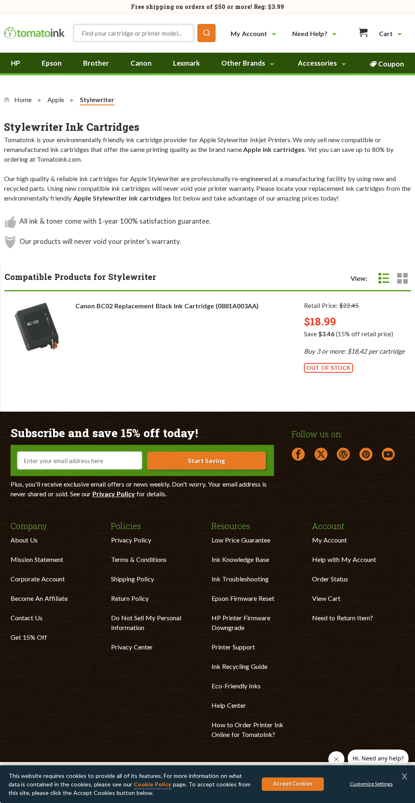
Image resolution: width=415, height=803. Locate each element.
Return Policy (130, 598)
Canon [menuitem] (141, 63)
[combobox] (144, 33)
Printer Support (233, 647)
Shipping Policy (132, 579)
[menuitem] (254, 33)
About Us (24, 540)
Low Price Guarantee (241, 540)
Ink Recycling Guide (239, 666)
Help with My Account (344, 559)
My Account (329, 540)
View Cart (326, 598)
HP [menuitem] (15, 63)
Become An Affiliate (39, 598)
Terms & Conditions (139, 559)
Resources (231, 525)
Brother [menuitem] (96, 63)
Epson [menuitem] (52, 63)
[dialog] (207, 784)
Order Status (330, 579)
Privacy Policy (113, 494)
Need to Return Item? (342, 617)
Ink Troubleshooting (240, 579)
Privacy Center (132, 647)
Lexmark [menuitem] (186, 63)
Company (29, 525)
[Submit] (206, 33)
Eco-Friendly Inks (236, 686)
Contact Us (27, 617)
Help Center (229, 705)
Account (328, 525)
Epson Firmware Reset (243, 598)
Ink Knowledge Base (240, 559)
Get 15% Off (29, 637)
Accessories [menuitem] (317, 63)
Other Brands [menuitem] (243, 63)
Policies (126, 525)
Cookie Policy (152, 784)
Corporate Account (38, 579)
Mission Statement (37, 559)
